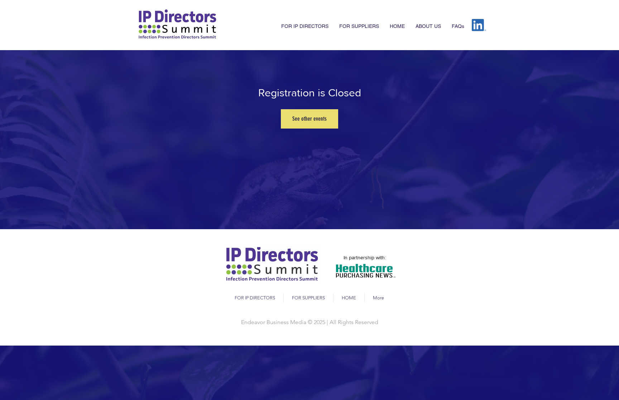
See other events (309, 118)
